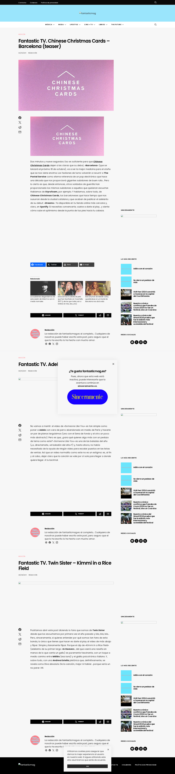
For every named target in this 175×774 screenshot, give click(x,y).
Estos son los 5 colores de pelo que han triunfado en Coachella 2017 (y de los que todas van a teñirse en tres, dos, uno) (70, 300)
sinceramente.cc (87, 385)
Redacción (32, 53)
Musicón (21, 34)
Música (48, 24)
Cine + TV (88, 24)
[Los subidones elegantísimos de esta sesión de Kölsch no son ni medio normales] (42, 288)
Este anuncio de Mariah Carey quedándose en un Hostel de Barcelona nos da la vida (96, 299)
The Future (116, 24)
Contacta (22, 3)
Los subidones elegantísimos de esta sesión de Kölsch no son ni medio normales (42, 299)
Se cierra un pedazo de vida (143, 281)
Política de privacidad (49, 3)
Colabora (33, 3)
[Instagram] (141, 342)
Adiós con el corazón (142, 268)
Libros (102, 24)
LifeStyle (74, 24)
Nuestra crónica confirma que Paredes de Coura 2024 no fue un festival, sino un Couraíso (144, 306)
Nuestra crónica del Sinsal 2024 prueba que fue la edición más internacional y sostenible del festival (144, 319)
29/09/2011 (22, 575)
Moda (61, 24)
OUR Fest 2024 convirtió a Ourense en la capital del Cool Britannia (144, 293)
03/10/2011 (22, 371)
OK (87, 766)
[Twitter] (136, 342)
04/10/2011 (22, 53)
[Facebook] (132, 342)
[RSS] (145, 342)
